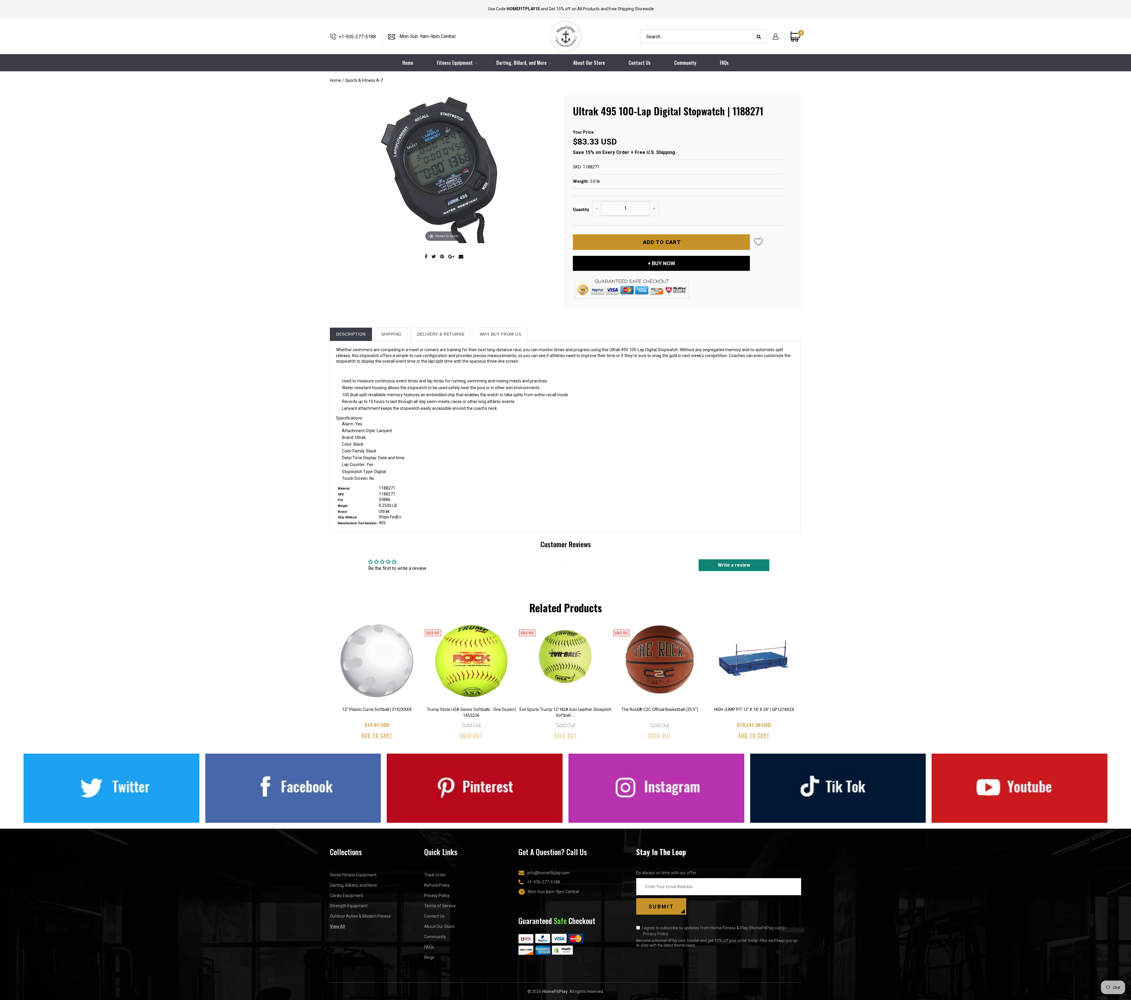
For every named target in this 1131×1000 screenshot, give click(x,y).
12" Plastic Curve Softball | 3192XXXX (377, 709)
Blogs (429, 957)
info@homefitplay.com (548, 872)
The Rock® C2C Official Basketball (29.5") (659, 709)
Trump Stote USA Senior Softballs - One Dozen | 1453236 (471, 712)
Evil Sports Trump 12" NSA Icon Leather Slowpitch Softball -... (565, 712)
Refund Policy (437, 885)
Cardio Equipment (346, 895)
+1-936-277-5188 (357, 36)
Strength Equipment (349, 905)
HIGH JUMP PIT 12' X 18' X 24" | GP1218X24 (754, 709)
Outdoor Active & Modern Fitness (360, 916)
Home (335, 80)
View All (337, 926)
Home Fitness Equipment (353, 875)
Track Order (435, 875)
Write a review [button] (734, 565)
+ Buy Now (661, 263)
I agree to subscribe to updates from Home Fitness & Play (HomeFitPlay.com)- (714, 931)
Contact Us (640, 62)
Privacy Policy (436, 895)
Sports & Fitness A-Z (364, 80)
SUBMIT (661, 906)
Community (685, 62)
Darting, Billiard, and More (353, 885)
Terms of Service (440, 905)
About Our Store (589, 62)
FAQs (724, 62)
